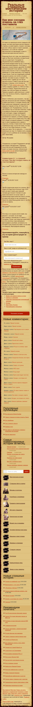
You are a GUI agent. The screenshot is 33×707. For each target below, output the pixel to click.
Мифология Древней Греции (13, 666)
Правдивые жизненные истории (14, 685)
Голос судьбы (16, 387)
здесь (4, 281)
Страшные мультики (10, 625)
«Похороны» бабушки (11, 588)
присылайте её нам (8, 151)
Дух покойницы (9, 420)
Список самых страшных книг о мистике (16, 679)
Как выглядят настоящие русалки (14, 660)
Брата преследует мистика (20, 375)
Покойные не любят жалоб (14, 458)
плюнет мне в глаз (18, 85)
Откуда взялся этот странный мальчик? (18, 448)
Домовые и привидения (10, 692)
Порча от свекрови (12, 297)
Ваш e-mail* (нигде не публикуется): (15, 248)
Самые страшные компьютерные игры (15, 636)
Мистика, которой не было (14, 461)
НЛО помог (16, 368)
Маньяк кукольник (17, 362)
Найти (26, 471)
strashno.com (18, 695)
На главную (6, 690)
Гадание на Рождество (11, 639)
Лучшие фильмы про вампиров (13, 633)
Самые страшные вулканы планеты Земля (17, 417)
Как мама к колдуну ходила (20, 395)
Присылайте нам (8, 701)
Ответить (5, 178)
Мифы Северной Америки (12, 673)
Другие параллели (10, 434)
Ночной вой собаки (17, 340)
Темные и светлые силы (20, 354)
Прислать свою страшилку (19, 693)
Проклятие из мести (17, 343)
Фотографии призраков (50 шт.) (13, 653)
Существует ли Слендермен (13, 650)
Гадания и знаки (23, 692)
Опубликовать (16, 266)
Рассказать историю (16, 313)
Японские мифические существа (14, 669)
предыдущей (19, 276)
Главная (4, 13)
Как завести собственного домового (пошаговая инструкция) (15, 430)
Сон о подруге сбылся (11, 423)
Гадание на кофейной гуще (12, 581)
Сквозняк (15, 337)
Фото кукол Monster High (12, 657)
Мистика (13, 690)
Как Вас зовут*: (9, 241)
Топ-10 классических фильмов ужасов (16, 613)
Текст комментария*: (10, 255)
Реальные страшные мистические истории (16, 7)
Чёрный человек (14, 323)
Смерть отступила (18, 365)
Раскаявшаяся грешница (14, 306)
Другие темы (7, 693)
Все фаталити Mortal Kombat (13, 414)
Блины (8, 303)
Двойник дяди (9, 426)
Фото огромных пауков (11, 663)
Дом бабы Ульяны (12, 305)
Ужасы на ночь (21, 690)
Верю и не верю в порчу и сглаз (16, 296)
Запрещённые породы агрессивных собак (16, 682)
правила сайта (8, 264)
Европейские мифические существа (15, 676)
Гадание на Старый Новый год (13, 647)
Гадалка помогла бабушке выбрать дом (16, 591)
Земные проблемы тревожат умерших (17, 465)
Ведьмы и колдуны (14, 13)
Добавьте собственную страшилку (13, 272)
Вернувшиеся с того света (12, 584)
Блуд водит (16, 371)
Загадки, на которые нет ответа (20, 398)
